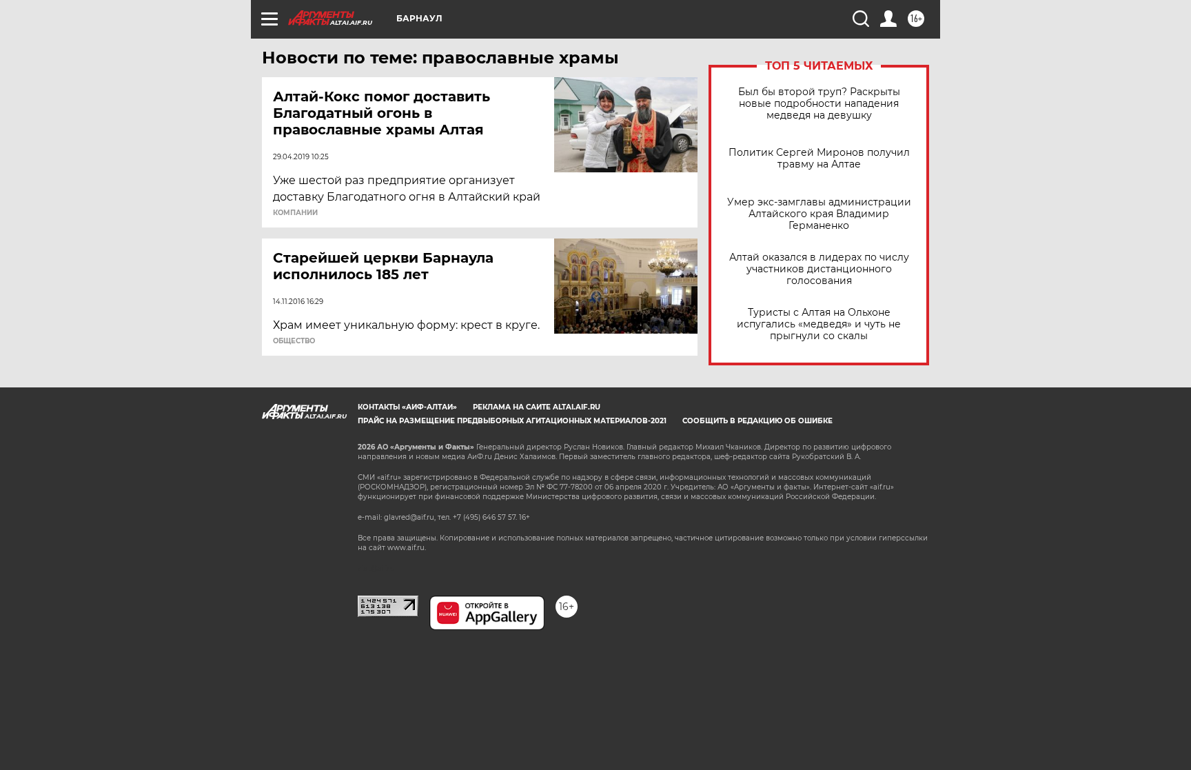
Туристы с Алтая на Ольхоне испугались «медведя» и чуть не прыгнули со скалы (819, 324)
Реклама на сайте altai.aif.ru (536, 407)
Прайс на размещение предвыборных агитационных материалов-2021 (512, 420)
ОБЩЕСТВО (294, 341)
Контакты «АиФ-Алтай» (407, 407)
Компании (295, 213)
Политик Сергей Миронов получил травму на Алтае (819, 158)
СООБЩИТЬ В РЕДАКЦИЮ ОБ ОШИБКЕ (757, 420)
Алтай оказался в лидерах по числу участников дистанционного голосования (819, 269)
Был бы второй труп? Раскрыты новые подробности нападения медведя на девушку (819, 103)
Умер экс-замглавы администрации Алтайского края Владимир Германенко (819, 214)
